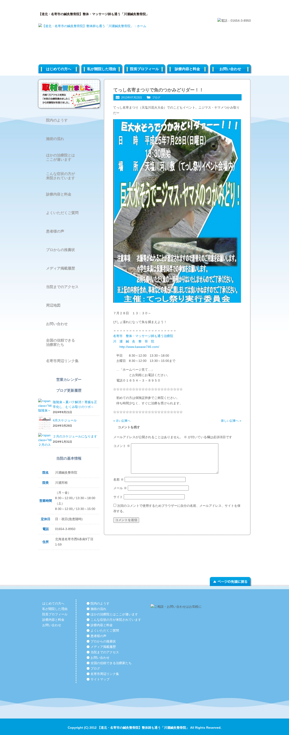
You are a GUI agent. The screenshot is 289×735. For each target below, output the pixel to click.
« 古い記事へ (122, 420)
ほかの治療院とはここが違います (60, 157)
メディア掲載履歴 (60, 268)
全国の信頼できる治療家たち (60, 342)
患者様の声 (55, 231)
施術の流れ (55, 139)
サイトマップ (100, 679)
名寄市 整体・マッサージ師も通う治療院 (143, 336)
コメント (121, 446)
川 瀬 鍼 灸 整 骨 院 (135, 341)
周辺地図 (53, 305)
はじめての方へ (58, 69)
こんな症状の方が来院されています (60, 176)
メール (120, 488)
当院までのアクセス (62, 287)
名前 (118, 479)
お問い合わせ (230, 69)
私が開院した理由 (101, 69)
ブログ (156, 97)
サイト (118, 497)
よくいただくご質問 (62, 213)
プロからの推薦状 (60, 250)
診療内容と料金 (187, 69)
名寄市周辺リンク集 (62, 361)
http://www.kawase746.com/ (136, 347)
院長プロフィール (144, 69)
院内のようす (57, 120)
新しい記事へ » (231, 420)
